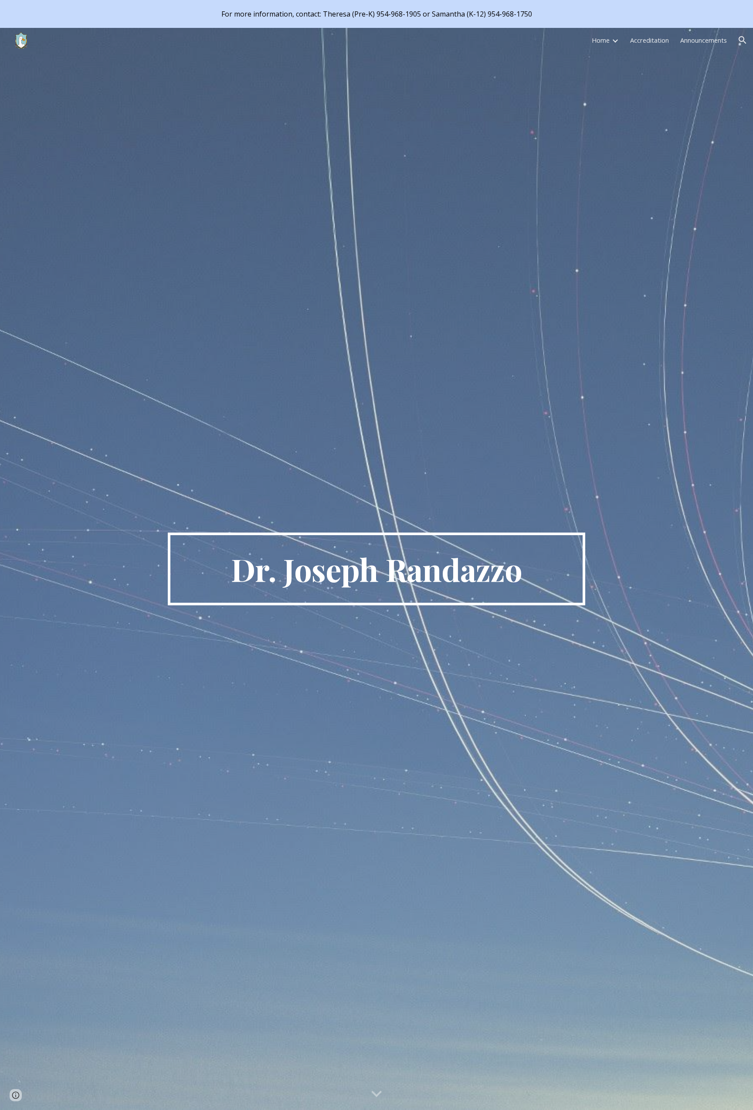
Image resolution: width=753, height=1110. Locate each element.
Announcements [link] (703, 40)
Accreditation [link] (649, 40)
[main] (376, 569)
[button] (742, 40)
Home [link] (601, 40)
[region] (376, 14)
